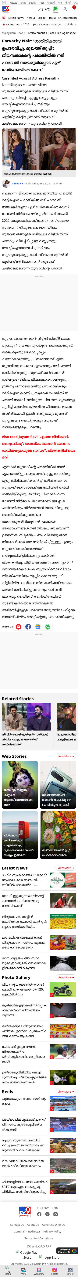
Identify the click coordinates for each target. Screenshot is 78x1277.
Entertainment (67, 18)
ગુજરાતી (51, 2)
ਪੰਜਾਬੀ (68, 2)
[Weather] (41, 9)
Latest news (16, 18)
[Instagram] (55, 1214)
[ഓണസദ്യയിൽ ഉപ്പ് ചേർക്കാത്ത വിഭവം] (58, 813)
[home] (4, 17)
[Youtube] (18, 627)
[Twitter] (47, 1214)
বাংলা (60, 2)
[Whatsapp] (54, 9)
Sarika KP (17, 183)
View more (64, 756)
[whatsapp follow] (47, 627)
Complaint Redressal (27, 1231)
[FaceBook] (39, 1214)
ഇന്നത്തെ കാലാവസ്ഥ (47, 24)
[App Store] (50, 1258)
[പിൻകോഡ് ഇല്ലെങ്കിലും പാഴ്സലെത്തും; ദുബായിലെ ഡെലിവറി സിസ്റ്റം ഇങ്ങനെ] (20, 813)
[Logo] (5, 9)
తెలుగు (32, 2)
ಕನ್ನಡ (23, 2)
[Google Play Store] (27, 1255)
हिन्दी (4, 2)
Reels (7, 1091)
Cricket (41, 18)
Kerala (31, 18)
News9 (13, 2)
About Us (33, 1224)
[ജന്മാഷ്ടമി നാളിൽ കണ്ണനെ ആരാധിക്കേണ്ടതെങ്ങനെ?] (20, 763)
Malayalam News (12, 33)
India (52, 18)
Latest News (15, 868)
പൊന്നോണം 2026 (17, 24)
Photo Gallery (16, 977)
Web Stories (14, 756)
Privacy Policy (52, 1231)
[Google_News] (38, 627)
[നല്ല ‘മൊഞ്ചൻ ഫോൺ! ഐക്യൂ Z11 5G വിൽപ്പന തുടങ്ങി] (58, 763)
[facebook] (28, 627)
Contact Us (17, 1224)
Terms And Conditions (39, 1238)
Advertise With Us (53, 1224)
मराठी (41, 2)
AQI (47, 9)
